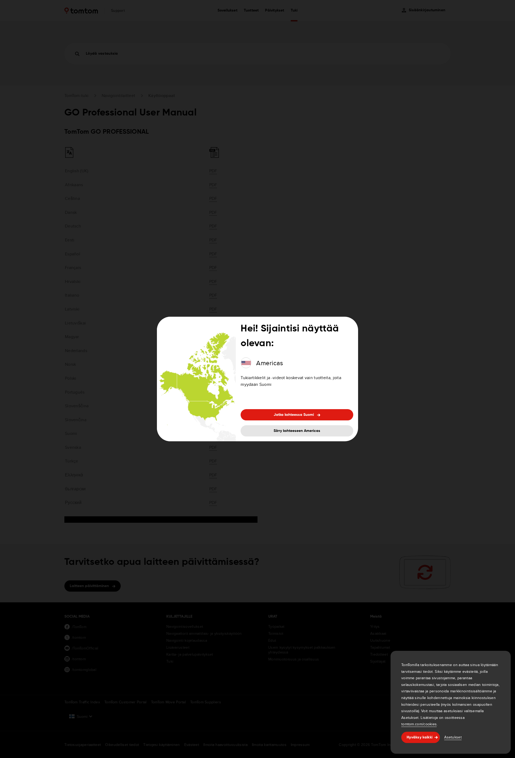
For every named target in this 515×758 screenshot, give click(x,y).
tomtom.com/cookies (419, 724)
